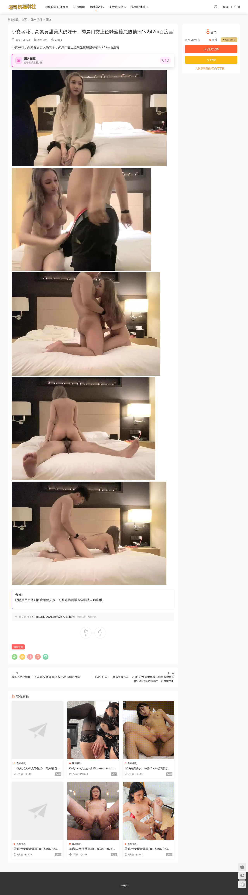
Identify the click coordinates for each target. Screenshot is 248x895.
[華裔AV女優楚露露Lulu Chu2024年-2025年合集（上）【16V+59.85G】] (37, 811)
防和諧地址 (138, 7)
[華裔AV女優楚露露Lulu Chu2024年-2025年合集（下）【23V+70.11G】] (148, 811)
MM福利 (124, 885)
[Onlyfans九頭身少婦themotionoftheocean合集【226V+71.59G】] (93, 730)
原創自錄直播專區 (56, 7)
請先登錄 (213, 49)
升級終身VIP (229, 39)
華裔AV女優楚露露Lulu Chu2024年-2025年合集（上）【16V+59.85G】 (37, 849)
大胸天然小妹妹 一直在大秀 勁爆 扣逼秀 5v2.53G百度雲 (46, 677)
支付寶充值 (116, 7)
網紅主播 (18, 646)
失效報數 (79, 7)
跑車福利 (96, 7)
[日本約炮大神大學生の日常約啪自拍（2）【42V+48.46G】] (37, 730)
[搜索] (216, 7)
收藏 (212, 60)
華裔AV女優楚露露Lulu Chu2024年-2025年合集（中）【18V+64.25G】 (93, 849)
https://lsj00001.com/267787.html (53, 616)
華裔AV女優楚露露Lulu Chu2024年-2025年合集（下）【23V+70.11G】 (148, 849)
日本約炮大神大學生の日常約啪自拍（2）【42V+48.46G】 (37, 768)
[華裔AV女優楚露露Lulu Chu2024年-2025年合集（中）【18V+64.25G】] (93, 811)
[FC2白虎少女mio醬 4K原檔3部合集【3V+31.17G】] (148, 730)
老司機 (22, 7)
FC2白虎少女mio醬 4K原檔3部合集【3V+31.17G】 (148, 768)
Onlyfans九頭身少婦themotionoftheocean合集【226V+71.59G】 (93, 768)
